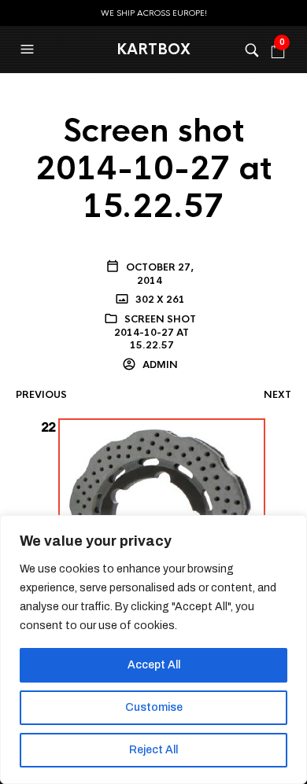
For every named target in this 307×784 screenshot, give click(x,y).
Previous (41, 394)
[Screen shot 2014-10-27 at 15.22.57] (153, 514)
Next (277, 394)
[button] (29, 49)
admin (159, 365)
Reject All (153, 750)
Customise (154, 707)
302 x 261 (159, 299)
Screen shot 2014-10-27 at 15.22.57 (155, 332)
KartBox (153, 49)
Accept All (154, 665)
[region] (153, 649)
